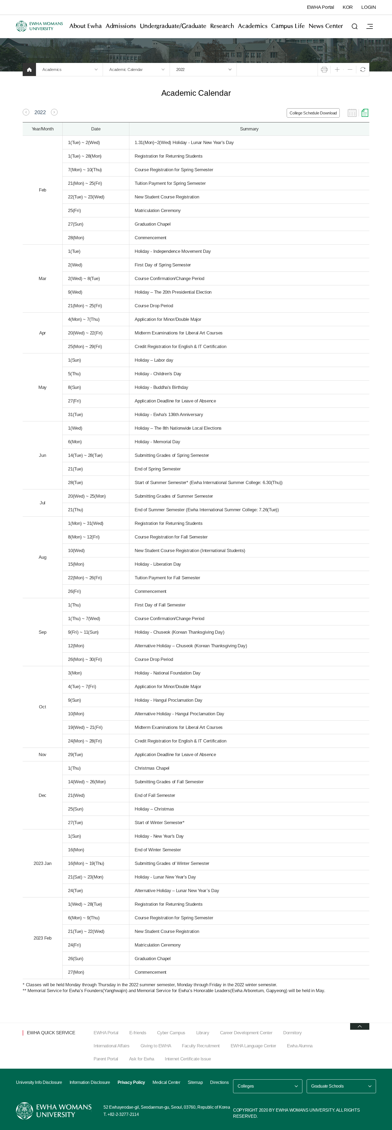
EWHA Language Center (253, 1045)
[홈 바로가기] (29, 69)
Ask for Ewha (141, 1058)
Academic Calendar (126, 69)
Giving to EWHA (156, 1045)
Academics (252, 26)
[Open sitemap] (369, 26)
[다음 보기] (54, 112)
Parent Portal (106, 1058)
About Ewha (85, 26)
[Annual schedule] (365, 113)
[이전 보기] (26, 112)
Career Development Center (246, 1032)
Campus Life (288, 26)
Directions (219, 1082)
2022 (180, 69)
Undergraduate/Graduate (173, 26)
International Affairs (112, 1045)
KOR (348, 7)
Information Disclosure (90, 1082)
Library (202, 1032)
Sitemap (195, 1082)
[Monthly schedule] (352, 113)
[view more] (359, 1026)
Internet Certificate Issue (188, 1058)
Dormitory (292, 1032)
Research (222, 26)
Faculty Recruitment (201, 1045)
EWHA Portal (320, 7)
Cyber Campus (171, 1032)
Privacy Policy (131, 1082)
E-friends (137, 1032)
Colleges (246, 1086)
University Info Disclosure (39, 1082)
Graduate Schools (327, 1086)
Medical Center (166, 1082)
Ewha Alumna (300, 1045)
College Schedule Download (313, 113)
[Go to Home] (54, 1110)
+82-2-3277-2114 (123, 1114)
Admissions (121, 26)
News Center (326, 26)
